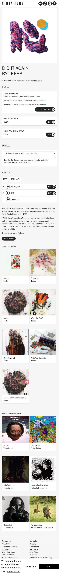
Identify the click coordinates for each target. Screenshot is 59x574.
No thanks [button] (31, 567)
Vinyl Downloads (8, 552)
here (45, 105)
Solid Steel (34, 552)
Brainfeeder (38, 80)
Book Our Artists (8, 555)
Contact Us (6, 541)
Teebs (15, 73)
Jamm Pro (33, 555)
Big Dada (33, 541)
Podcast (5, 549)
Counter (33, 544)
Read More (9, 239)
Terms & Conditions (10, 558)
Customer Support (9, 547)
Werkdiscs (34, 549)
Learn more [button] (13, 571)
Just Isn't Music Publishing (41, 558)
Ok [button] (48, 567)
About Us (5, 544)
